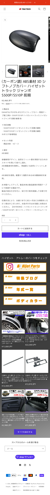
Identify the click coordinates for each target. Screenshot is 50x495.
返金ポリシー (17, 486)
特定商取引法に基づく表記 (31, 490)
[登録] (42, 448)
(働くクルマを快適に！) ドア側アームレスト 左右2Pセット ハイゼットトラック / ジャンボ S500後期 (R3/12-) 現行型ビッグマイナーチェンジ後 (13, 418)
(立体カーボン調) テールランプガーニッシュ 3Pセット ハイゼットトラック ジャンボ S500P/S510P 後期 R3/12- (36, 378)
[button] (4, 9)
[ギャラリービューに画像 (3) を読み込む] (38, 71)
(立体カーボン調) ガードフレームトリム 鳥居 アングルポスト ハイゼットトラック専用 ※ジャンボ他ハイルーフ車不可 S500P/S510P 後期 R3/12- (13, 379)
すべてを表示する (25, 432)
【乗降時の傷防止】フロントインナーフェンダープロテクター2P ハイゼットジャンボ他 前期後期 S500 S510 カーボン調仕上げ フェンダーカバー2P (13, 339)
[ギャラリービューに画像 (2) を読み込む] (25, 71)
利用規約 (41, 486)
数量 (3, 215)
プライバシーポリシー (30, 486)
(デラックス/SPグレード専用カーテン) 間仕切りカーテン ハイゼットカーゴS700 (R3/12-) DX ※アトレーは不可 (36, 338)
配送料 (8, 103)
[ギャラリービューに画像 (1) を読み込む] (12, 71)
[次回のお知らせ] (45, 2)
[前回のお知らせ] (4, 2)
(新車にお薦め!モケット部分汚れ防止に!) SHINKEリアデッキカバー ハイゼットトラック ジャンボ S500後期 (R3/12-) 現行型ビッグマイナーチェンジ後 (36, 418)
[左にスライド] (2, 71)
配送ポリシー (17, 490)
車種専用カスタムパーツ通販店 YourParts (24, 483)
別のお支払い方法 (25, 241)
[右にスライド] (47, 71)
